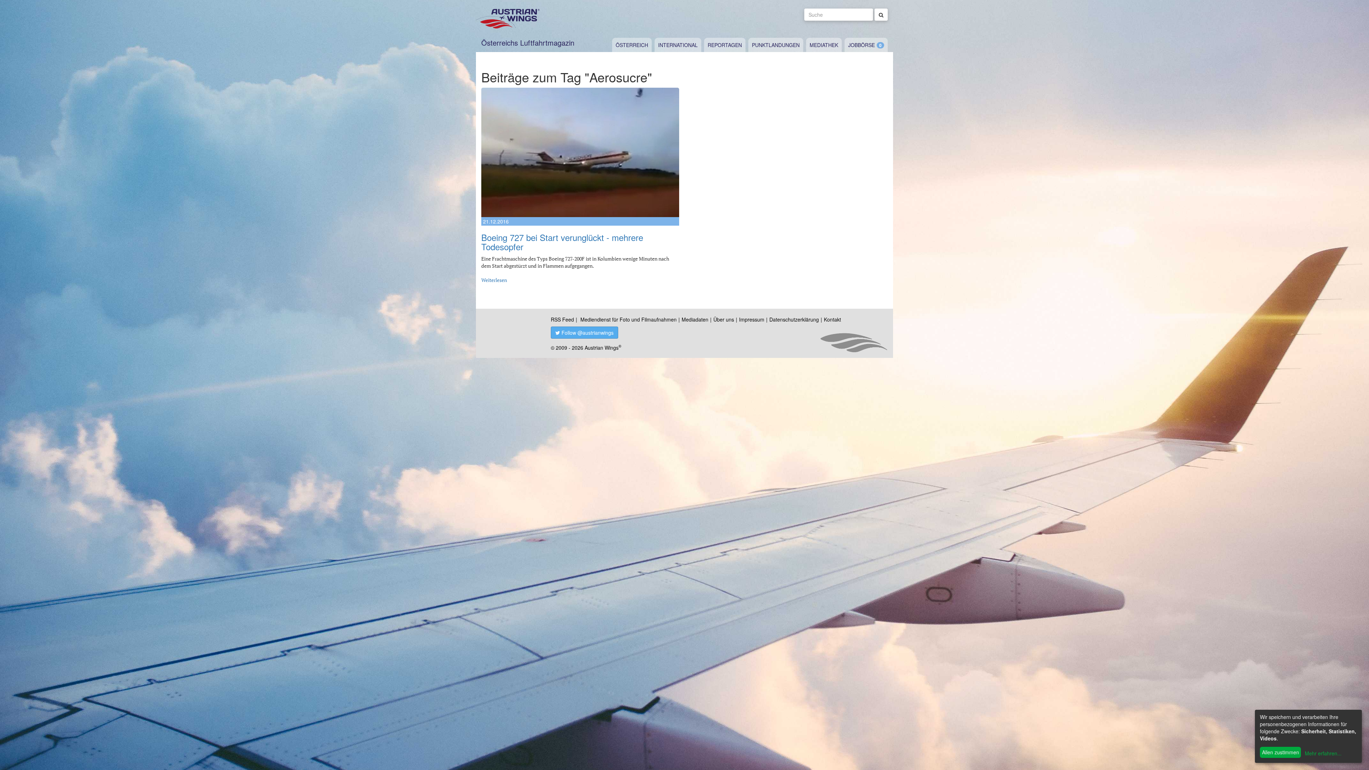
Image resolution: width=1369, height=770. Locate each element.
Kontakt (832, 319)
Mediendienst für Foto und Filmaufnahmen (628, 319)
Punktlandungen (776, 44)
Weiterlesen (494, 280)
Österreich (632, 44)
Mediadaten (695, 319)
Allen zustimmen (1280, 752)
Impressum (751, 319)
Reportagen (725, 44)
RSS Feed (562, 319)
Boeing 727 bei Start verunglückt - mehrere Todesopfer (562, 242)
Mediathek (824, 44)
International (678, 44)
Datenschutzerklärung (794, 319)
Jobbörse (861, 44)
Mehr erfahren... (1323, 753)
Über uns (723, 319)
